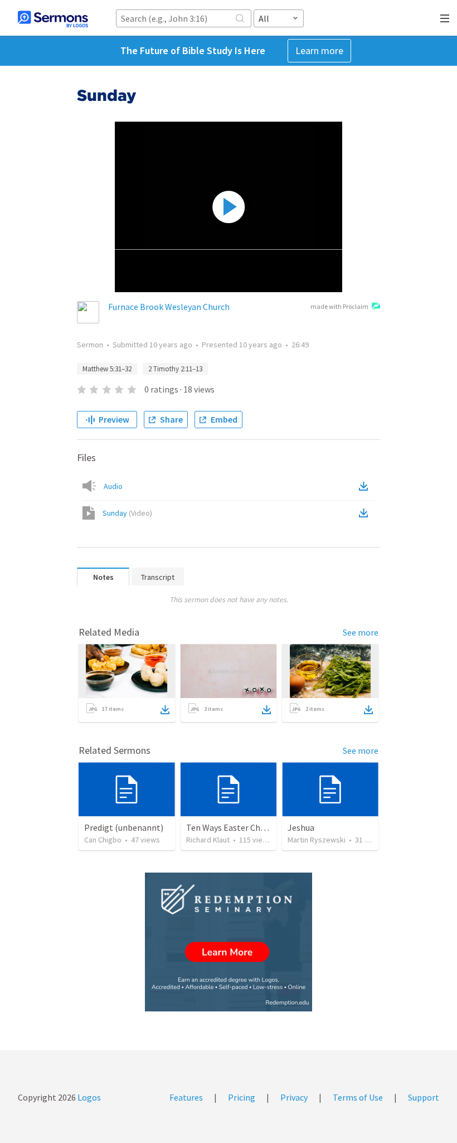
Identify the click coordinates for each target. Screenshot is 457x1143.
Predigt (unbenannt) (123, 827)
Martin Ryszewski (317, 840)
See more (360, 632)
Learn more (319, 50)
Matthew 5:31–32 (107, 369)
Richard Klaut (208, 840)
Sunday (127, 513)
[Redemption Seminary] (228, 942)
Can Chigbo (102, 840)
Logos (88, 1097)
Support (423, 1097)
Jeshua (301, 827)
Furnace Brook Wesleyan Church (169, 306)
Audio (113, 486)
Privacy (294, 1097)
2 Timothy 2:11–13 (175, 369)
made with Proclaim (339, 306)
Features (186, 1097)
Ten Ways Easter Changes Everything (256, 827)
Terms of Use (358, 1097)
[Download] (165, 710)
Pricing (241, 1097)
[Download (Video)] (366, 513)
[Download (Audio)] (366, 486)
